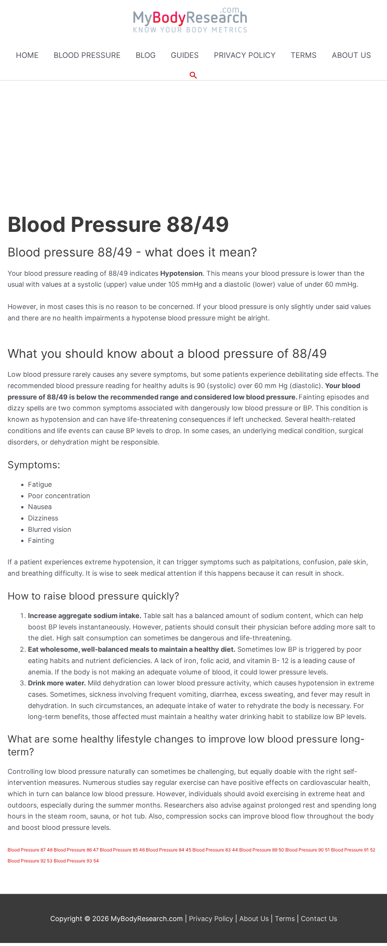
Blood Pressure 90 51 (307, 850)
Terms (285, 919)
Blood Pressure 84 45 (168, 850)
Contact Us (318, 919)
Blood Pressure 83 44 (215, 850)
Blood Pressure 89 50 (261, 850)
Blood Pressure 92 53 (30, 861)
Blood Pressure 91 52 (353, 850)
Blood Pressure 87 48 (30, 850)
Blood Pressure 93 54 (76, 861)
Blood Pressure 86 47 (76, 850)
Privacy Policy (212, 919)
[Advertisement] (193, 137)
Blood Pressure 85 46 (122, 850)
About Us (254, 919)
